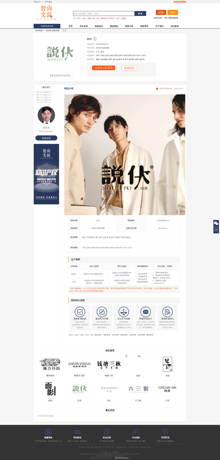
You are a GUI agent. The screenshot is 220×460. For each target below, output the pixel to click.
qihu (82, 334)
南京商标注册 (108, 447)
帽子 (133, 59)
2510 (135, 55)
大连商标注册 (120, 447)
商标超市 (99, 26)
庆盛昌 (123, 18)
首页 (71, 26)
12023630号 (135, 454)
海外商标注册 (96, 447)
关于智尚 (159, 26)
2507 (121, 55)
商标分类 (37, 1)
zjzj (92, 334)
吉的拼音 (132, 334)
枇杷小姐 (91, 18)
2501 (98, 55)
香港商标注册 (84, 447)
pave (77, 334)
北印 (117, 18)
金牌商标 (141, 334)
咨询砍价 (129, 68)
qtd (97, 18)
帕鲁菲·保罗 (79, 375)
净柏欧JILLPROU (107, 18)
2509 (130, 55)
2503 (107, 55)
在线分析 (46, 138)
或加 (138, 375)
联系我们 (115, 452)
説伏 (80, 400)
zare (87, 334)
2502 (103, 55)
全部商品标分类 (47, 26)
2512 (144, 55)
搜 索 (140, 13)
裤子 (126, 59)
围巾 (111, 59)
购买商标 (39, 30)
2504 (112, 55)
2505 (116, 55)
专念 (109, 400)
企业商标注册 (145, 447)
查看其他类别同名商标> (60, 75)
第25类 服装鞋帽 (52, 30)
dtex (84, 18)
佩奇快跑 (50, 375)
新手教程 (48, 1)
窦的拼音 (98, 334)
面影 (50, 400)
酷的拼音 (150, 334)
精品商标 (114, 26)
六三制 (138, 400)
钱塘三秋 (109, 375)
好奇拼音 (115, 334)
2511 (139, 55)
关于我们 (104, 452)
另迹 (167, 375)
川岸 (167, 400)
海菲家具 (106, 334)
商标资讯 (144, 26)
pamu (71, 334)
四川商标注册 (132, 447)
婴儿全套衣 (117, 59)
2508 (125, 55)
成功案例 (175, 26)
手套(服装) (104, 59)
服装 (98, 59)
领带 (137, 59)
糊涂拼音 (124, 334)
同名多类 (84, 26)
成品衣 (142, 59)
